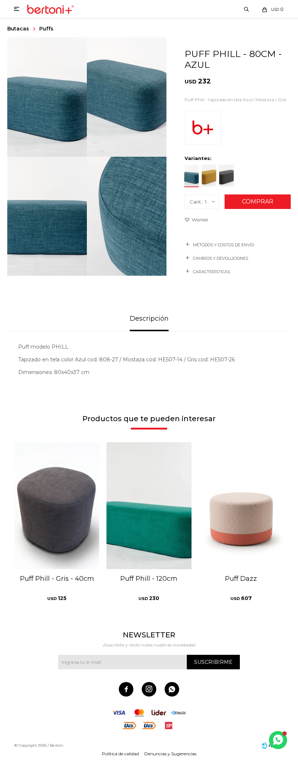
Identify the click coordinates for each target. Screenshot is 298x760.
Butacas (18, 28)
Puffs (46, 28)
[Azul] (191, 176)
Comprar (257, 201)
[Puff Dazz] (241, 505)
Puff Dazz (241, 579)
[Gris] (226, 176)
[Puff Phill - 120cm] (148, 505)
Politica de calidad (120, 753)
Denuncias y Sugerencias (170, 753)
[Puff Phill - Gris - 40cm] (57, 505)
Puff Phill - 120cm (148, 579)
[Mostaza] (209, 176)
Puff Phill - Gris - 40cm (57, 579)
